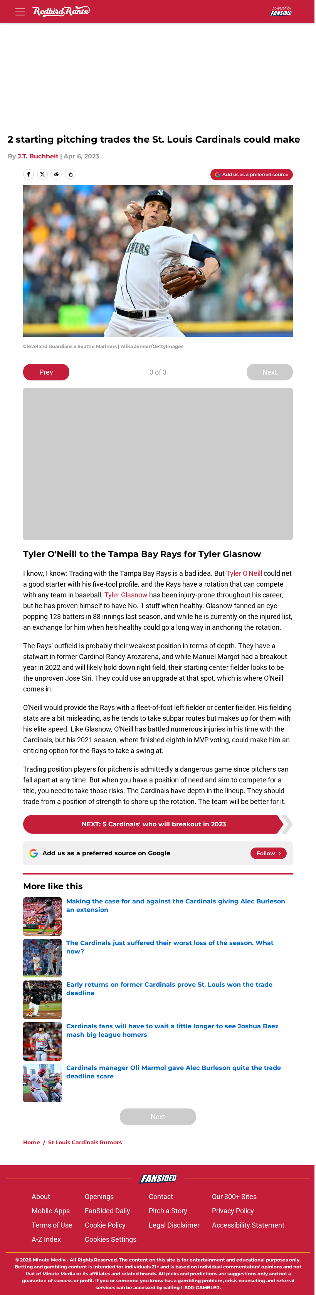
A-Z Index (46, 1239)
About (41, 1196)
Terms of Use (52, 1225)
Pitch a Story (168, 1211)
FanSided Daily (107, 1211)
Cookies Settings (110, 1239)
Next (269, 372)
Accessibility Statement (248, 1225)
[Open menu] (20, 11)
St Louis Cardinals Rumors (85, 1142)
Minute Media (49, 1260)
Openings (99, 1196)
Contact (161, 1196)
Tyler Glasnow (126, 595)
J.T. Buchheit (38, 156)
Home (31, 1142)
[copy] (70, 174)
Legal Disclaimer (174, 1225)
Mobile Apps (51, 1211)
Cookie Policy (105, 1225)
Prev (46, 372)
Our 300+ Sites (234, 1196)
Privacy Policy (233, 1211)
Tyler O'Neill (245, 573)
